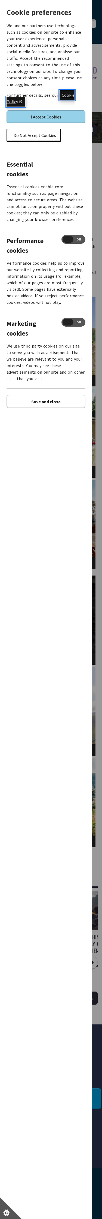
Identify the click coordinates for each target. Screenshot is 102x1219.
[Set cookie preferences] (11, 1208)
